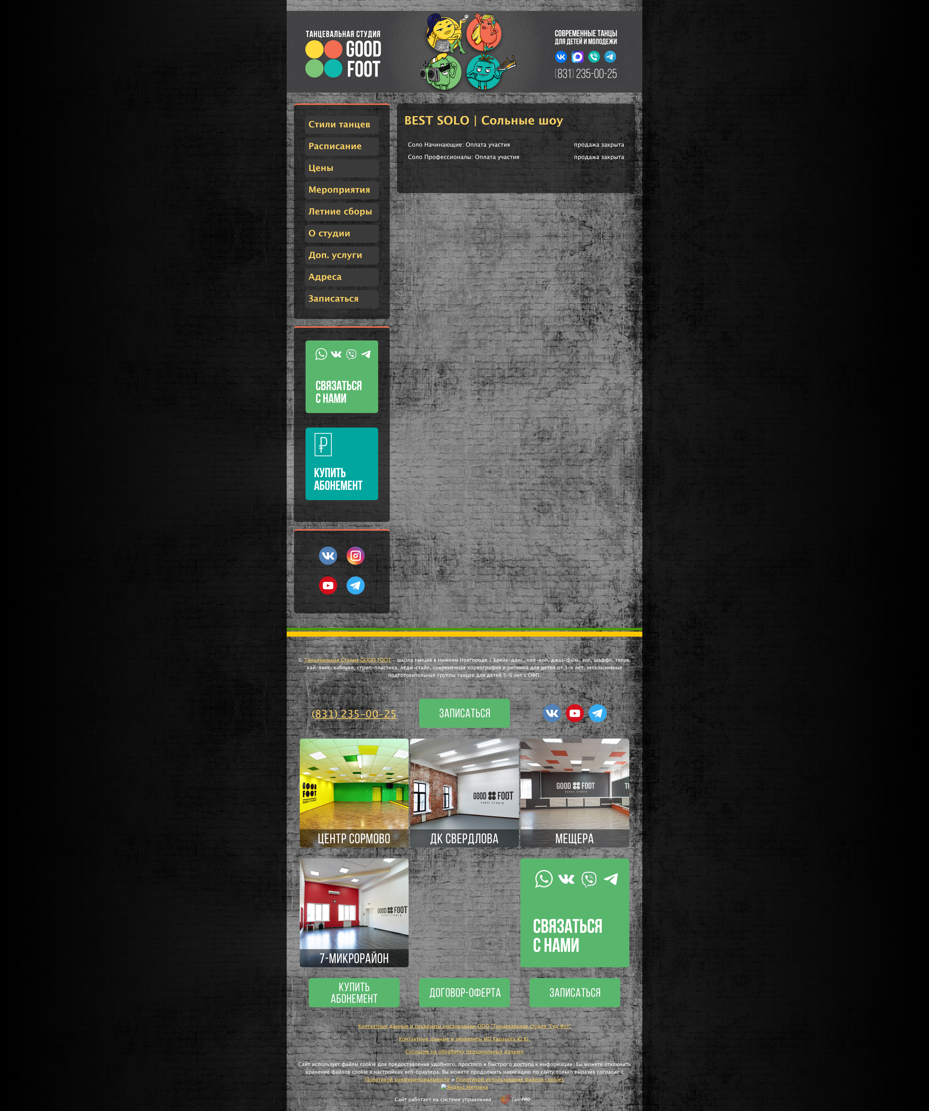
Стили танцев (339, 125)
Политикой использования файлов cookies (510, 1079)
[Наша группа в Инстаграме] (356, 563)
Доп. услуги (335, 255)
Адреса (325, 277)
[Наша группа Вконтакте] (328, 563)
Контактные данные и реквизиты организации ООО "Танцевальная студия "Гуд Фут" (464, 1026)
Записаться (333, 299)
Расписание (335, 146)
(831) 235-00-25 (354, 715)
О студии (329, 233)
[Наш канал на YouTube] (328, 593)
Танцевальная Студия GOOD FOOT (347, 660)
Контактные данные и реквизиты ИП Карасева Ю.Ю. (464, 1039)
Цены (320, 168)
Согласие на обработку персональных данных (464, 1051)
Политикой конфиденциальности (407, 1079)
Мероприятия (339, 190)
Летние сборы (340, 212)
